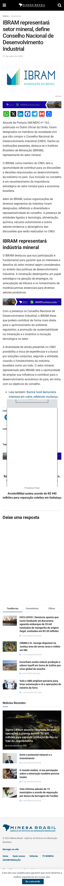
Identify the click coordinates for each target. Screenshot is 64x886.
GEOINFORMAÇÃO (12, 860)
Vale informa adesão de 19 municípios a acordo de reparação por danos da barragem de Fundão (39, 792)
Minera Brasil (16, 838)
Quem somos (19, 856)
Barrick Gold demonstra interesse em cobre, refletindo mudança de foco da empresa (33, 396)
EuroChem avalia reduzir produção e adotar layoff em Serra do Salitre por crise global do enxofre (40, 665)
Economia (16, 16)
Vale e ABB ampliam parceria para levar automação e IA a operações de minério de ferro (40, 684)
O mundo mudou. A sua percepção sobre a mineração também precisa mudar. (39, 774)
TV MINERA (48, 856)
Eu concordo (33, 881)
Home (6, 16)
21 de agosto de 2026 (31, 763)
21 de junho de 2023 (13, 56)
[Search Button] (59, 5)
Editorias (34, 856)
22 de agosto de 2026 (17, 746)
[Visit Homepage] (32, 5)
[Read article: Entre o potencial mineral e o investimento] (10, 758)
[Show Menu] (4, 5)
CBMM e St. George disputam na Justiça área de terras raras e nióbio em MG (40, 646)
